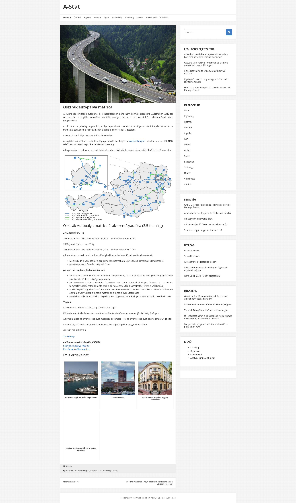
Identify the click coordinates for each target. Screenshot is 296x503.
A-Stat (71, 6)
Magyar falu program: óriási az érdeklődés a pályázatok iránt (206, 325)
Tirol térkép (69, 336)
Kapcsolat (195, 351)
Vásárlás (164, 17)
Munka (187, 144)
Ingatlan (87, 17)
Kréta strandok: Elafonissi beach (200, 261)
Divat (186, 110)
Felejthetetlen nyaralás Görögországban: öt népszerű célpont (206, 269)
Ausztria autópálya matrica (86, 471)
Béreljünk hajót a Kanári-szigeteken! (202, 275)
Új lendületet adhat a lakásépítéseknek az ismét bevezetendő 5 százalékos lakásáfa (208, 317)
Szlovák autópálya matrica (76, 345)
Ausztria (69, 471)
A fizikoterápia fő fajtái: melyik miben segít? (205, 224)
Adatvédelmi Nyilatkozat (202, 357)
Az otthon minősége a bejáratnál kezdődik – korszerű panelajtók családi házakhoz (206, 55)
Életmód (67, 17)
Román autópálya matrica (76, 349)
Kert (186, 138)
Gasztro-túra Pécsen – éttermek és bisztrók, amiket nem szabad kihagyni (206, 64)
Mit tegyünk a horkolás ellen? (198, 218)
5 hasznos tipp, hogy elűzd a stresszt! (203, 230)
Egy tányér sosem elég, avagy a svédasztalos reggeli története (206, 80)
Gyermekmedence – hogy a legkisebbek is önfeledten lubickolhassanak (149, 482)
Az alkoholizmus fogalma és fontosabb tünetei (207, 212)
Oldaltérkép (196, 354)
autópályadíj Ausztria (109, 471)
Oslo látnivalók (191, 250)
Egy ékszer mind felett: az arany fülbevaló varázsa (205, 72)
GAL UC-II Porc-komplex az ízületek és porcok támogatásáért (207, 89)
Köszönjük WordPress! (130, 497)
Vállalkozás (151, 17)
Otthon (97, 17)
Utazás (140, 17)
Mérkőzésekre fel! (72, 481)
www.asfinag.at (136, 140)
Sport (106, 17)
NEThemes (171, 497)
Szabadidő (117, 17)
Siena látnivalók (192, 256)
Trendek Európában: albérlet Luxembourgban (206, 310)
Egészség (189, 116)
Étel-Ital (77, 17)
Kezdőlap (194, 347)
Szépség (129, 17)
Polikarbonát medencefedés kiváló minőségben (207, 304)
